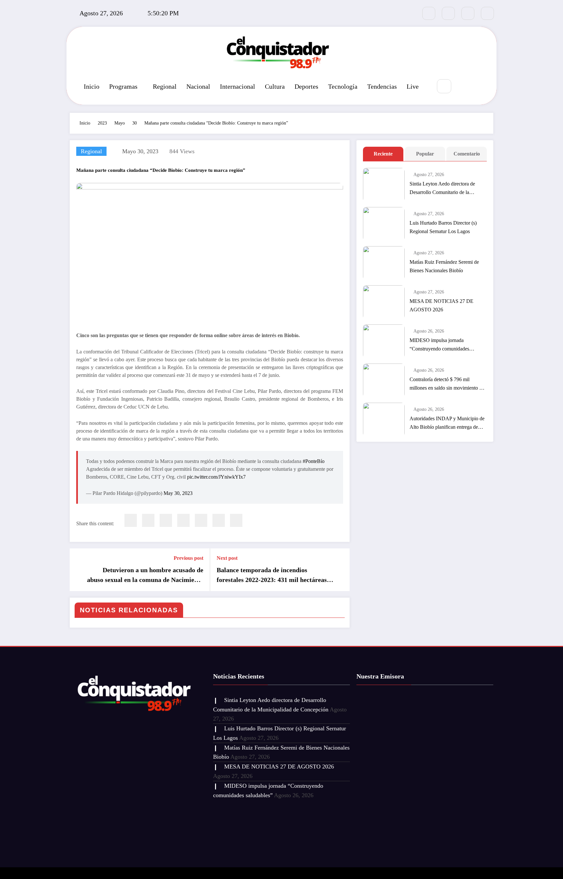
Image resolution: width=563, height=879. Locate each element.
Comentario (467, 153)
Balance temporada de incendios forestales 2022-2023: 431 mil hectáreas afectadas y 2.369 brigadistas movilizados (274, 575)
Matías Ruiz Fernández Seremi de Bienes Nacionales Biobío (444, 266)
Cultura (275, 86)
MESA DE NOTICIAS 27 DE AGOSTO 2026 (441, 305)
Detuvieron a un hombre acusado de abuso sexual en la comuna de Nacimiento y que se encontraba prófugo (145, 575)
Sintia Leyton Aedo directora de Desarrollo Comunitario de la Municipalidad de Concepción (442, 189)
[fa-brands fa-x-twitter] (448, 13)
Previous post (188, 558)
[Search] (444, 86)
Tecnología (342, 86)
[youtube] (487, 13)
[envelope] (183, 520)
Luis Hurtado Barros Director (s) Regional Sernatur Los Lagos (443, 227)
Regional (165, 86)
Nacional (198, 86)
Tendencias (382, 86)
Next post (227, 558)
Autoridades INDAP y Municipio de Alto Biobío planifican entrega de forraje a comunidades (447, 423)
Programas (123, 86)
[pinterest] (201, 520)
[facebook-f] (428, 13)
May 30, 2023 (178, 493)
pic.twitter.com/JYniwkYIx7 (216, 477)
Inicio (91, 86)
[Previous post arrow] (78, 569)
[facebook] (130, 520)
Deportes (306, 86)
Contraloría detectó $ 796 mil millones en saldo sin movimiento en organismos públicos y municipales (447, 384)
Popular (425, 153)
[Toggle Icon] (479, 87)
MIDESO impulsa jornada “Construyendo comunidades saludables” (439, 345)
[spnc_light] (463, 86)
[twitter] (148, 520)
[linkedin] (166, 520)
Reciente (383, 153)
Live (413, 86)
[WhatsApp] (218, 520)
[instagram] (467, 13)
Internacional (237, 86)
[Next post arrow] (340, 569)
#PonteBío (314, 461)
